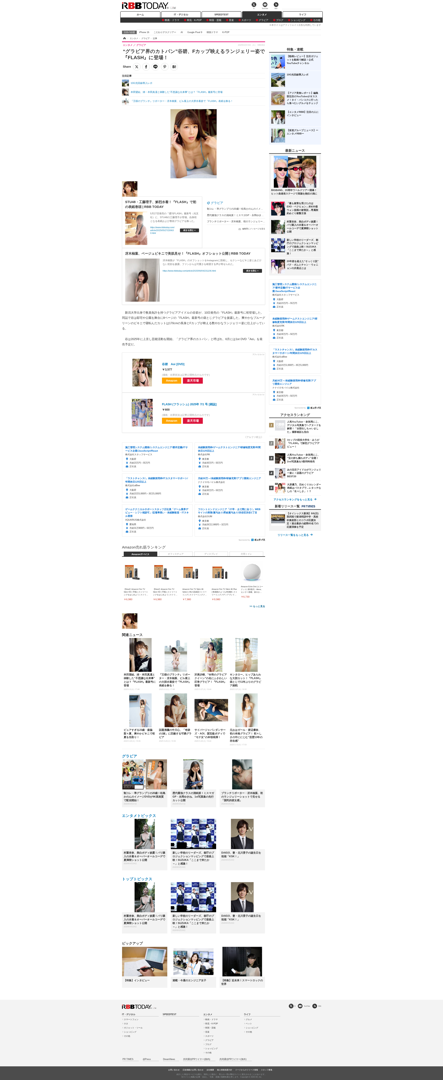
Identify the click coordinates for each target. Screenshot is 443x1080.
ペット (249, 1023)
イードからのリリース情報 (246, 1070)
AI (182, 32)
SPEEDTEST (221, 14)
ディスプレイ (211, 554)
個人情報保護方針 (224, 1070)
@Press (147, 1059)
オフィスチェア (176, 554)
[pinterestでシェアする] (165, 67)
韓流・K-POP (194, 20)
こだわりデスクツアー (165, 32)
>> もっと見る (257, 606)
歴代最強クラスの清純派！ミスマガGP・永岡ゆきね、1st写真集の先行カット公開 (251, 215)
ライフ (302, 14)
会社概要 (210, 1070)
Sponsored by (244, 540)
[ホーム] (124, 38)
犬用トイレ (246, 554)
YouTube (307, 1006)
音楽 (231, 20)
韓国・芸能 (215, 20)
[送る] (155, 67)
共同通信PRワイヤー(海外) (232, 1059)
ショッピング (298, 20)
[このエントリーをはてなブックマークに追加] (174, 67)
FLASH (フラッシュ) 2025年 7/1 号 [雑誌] (189, 404)
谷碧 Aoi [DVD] (173, 364)
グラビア (263, 20)
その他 (316, 20)
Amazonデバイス (140, 554)
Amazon (171, 380)
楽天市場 (193, 380)
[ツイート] (137, 67)
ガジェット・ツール (133, 1028)
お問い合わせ (174, 1070)
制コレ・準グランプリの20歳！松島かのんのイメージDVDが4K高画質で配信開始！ (252, 208)
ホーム (140, 14)
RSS (319, 1006)
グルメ (249, 1019)
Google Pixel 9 (194, 32)
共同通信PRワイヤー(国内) (196, 1059)
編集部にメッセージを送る (253, 229)
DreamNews (169, 1059)
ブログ (279, 20)
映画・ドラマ (172, 20)
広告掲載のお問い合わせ (193, 1070)
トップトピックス (137, 879)
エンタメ (262, 14)
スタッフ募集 (266, 1070)
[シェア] (146, 67)
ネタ (126, 1023)
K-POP (225, 32)
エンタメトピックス (139, 816)
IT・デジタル (181, 14)
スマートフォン (131, 1019)
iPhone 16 (144, 32)
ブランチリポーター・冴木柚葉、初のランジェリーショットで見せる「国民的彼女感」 (254, 221)
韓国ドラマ (212, 32)
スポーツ (246, 20)
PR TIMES (128, 1059)
